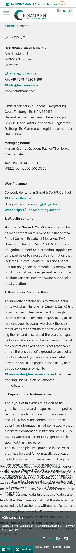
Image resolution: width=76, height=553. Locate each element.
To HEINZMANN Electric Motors (34, 4)
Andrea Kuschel (20, 198)
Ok (9, 549)
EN (70, 10)
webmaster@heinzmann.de (28, 374)
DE (64, 10)
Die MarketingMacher (43, 210)
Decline (25, 549)
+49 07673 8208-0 (22, 74)
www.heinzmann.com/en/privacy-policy (35, 539)
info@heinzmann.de (23, 85)
